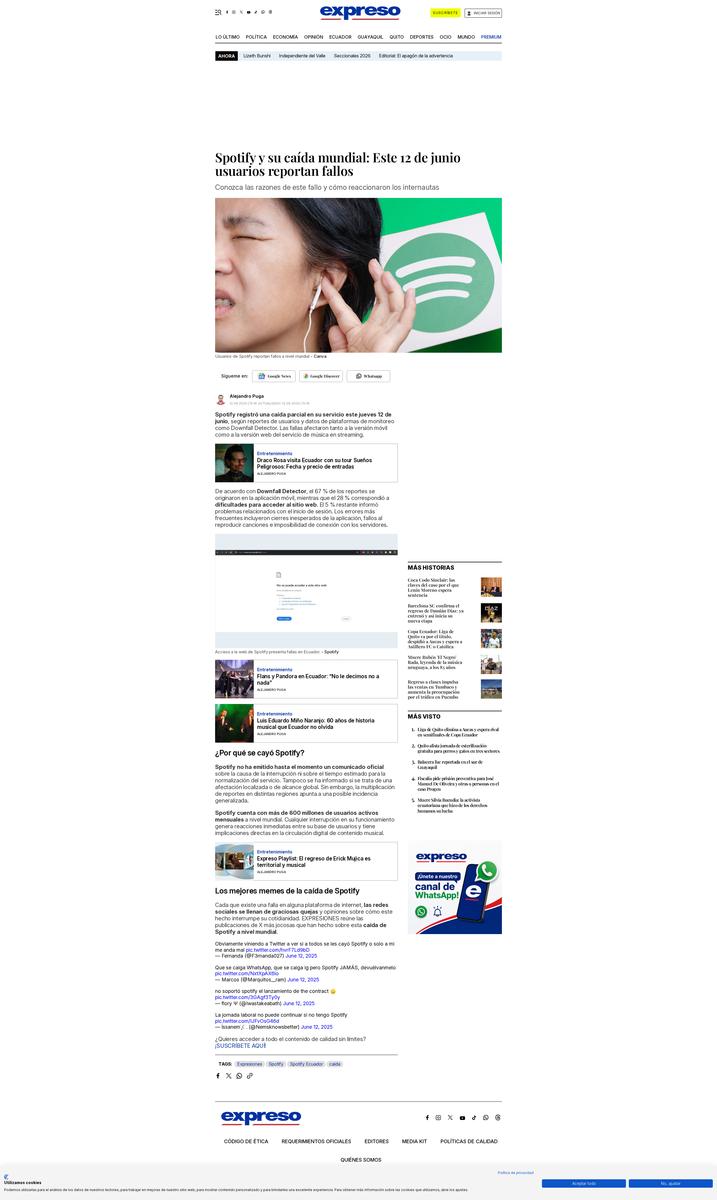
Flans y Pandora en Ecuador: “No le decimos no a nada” (318, 679)
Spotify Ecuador (306, 1064)
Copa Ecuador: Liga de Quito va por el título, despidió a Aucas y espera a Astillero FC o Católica (435, 638)
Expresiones (249, 1064)
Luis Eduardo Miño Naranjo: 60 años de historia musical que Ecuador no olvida (315, 723)
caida (334, 1064)
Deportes (422, 36)
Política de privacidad (516, 1173)
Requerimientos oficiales (316, 1141)
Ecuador (340, 36)
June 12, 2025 (301, 956)
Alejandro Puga (247, 396)
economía (285, 36)
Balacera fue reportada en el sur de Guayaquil (450, 764)
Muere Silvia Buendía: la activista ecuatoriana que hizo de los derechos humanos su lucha (452, 805)
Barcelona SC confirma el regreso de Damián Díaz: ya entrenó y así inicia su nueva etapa (436, 613)
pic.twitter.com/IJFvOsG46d (247, 1021)
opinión (313, 36)
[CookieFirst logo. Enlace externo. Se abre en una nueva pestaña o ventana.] (6, 1177)
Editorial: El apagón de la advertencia (416, 56)
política (256, 36)
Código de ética (246, 1141)
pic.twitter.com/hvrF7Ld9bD (278, 950)
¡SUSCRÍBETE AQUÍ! (240, 1045)
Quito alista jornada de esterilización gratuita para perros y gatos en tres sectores (458, 748)
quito (397, 36)
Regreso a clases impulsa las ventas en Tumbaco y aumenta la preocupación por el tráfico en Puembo (434, 689)
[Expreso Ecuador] (261, 1123)
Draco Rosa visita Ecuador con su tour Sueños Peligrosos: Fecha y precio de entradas (314, 463)
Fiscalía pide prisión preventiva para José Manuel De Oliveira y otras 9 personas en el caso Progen (458, 783)
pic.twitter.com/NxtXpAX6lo (247, 973)
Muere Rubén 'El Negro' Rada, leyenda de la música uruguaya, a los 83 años (435, 662)
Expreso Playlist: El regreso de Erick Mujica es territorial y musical (314, 861)
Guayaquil (370, 36)
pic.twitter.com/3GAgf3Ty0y (247, 997)
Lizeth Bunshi (257, 56)
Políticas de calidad (469, 1141)
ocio (445, 36)
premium (491, 36)
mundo (466, 36)
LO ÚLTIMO (228, 36)
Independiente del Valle (302, 56)
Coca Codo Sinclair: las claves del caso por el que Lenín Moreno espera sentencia (433, 587)
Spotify (276, 1064)
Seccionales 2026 (352, 56)
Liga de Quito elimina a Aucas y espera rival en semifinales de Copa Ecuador (458, 732)
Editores (377, 1141)
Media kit (414, 1141)
